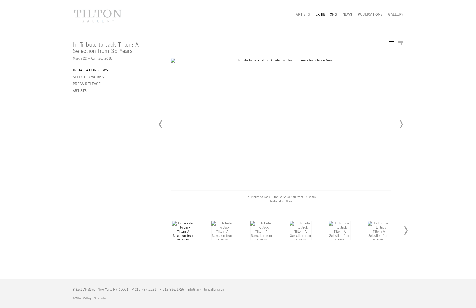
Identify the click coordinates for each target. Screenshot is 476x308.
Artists (303, 14)
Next (401, 124)
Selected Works (88, 77)
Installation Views (90, 70)
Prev (161, 124)
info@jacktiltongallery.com (206, 289)
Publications (370, 14)
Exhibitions (326, 14)
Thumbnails (400, 43)
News (347, 14)
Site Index (100, 298)
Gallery (395, 14)
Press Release (87, 84)
